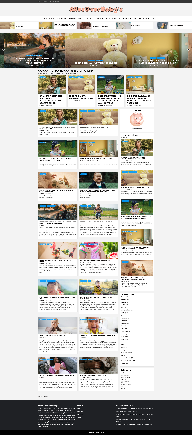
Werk (122, 355)
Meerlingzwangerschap (79, 19)
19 (44, 396)
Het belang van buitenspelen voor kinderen (96, 222)
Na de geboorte (112, 19)
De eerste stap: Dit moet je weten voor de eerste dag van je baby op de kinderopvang (98, 191)
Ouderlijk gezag (92, 244)
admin (101, 105)
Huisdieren (124, 320)
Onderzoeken (129, 19)
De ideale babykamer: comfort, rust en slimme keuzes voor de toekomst (64, 26)
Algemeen (101, 77)
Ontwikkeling (38, 55)
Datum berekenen (125, 381)
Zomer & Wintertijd (126, 358)
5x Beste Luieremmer (176, 25)
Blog (39, 1)
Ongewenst (124, 328)
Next (46, 396)
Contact (57, 1)
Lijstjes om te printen (126, 377)
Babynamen (124, 374)
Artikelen (29, 55)
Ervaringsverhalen (125, 310)
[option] (19, 25)
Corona (122, 307)
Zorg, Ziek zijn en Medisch (128, 360)
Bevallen (97, 19)
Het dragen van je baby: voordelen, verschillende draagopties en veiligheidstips (34, 60)
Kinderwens (47, 19)
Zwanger (61, 19)
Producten (99, 60)
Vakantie (42, 77)
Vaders (122, 344)
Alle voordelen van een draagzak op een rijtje (100, 25)
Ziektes (122, 383)
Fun (89, 205)
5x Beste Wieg (135, 25)
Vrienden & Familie (126, 352)
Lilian (31, 65)
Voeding (123, 350)
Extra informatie (125, 375)
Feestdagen (124, 313)
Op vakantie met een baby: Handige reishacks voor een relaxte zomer (133, 157)
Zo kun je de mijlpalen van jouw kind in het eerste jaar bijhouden (96, 297)
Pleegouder (124, 336)
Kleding (123, 326)
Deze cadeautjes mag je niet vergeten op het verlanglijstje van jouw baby (55, 159)
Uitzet (49, 244)
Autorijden (123, 302)
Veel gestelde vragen (126, 384)
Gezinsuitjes (124, 318)
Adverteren (44, 1)
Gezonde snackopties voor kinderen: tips (95, 260)
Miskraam (143, 19)
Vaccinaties (123, 379)
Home (122, 372)
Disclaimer (51, 1)
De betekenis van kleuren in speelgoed (96, 63)
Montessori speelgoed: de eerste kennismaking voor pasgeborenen (133, 278)
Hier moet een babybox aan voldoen (93, 375)
